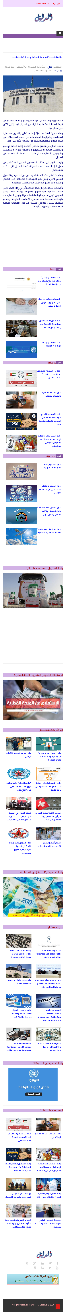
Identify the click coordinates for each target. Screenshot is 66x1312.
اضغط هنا (44, 166)
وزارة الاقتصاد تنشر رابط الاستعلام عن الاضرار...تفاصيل (37, 57)
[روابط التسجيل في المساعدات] (33, 1279)
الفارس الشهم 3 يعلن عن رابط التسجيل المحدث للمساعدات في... (49, 374)
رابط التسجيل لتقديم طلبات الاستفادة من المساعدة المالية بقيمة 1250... (50, 419)
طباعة (56, 70)
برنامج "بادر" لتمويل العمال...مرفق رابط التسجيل (18, 1195)
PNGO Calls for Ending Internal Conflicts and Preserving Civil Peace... (20, 954)
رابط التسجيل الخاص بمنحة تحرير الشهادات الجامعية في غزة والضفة (48, 786)
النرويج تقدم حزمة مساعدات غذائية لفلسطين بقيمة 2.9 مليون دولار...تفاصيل (18, 1223)
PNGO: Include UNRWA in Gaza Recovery (19, 981)
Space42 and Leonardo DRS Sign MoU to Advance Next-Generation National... (48, 983)
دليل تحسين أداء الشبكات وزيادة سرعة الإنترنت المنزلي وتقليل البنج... (49, 511)
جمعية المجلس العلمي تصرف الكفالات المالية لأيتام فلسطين (48, 1223)
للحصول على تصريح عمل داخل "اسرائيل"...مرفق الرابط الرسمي (49, 302)
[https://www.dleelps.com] (44, 1254)
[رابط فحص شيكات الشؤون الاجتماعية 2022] (33, 897)
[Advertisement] (33, 236)
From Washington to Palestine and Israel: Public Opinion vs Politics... (48, 954)
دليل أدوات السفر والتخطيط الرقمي (18, 754)
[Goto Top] (58, 1307)
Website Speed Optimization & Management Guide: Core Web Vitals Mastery (49, 1015)
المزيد (59, 269)
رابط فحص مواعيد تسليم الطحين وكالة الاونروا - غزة (49, 1195)
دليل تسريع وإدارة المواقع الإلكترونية (52, 465)
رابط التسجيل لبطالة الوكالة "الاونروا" (51, 344)
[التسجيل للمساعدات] (33, 590)
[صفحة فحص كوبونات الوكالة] (33, 1084)
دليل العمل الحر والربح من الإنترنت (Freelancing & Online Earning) (49, 756)
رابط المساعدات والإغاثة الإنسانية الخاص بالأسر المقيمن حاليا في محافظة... (49, 441)
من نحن (57, 3)
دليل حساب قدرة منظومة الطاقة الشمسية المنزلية (49, 530)
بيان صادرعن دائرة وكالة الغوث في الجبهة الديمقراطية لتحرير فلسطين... (20, 848)
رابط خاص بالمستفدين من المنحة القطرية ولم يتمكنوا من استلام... (50, 324)
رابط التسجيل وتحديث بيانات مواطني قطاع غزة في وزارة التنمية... (49, 280)
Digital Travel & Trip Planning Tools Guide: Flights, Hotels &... (21, 1013)
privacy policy (42, 3)
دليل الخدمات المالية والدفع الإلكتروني (51, 394)
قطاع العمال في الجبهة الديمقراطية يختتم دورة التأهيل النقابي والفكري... (19, 816)
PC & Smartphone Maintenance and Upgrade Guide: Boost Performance (18, 1047)
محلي (49, 67)
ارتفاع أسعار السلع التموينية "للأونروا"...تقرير (49, 844)
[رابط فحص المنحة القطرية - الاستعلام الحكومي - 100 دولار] (33, 700)
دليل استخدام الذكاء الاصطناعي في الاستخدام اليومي (49, 489)
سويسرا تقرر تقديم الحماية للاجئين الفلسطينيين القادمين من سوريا (48, 816)
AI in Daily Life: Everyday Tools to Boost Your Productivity (49, 1047)
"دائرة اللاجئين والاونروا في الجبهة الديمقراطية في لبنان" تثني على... (18, 786)
